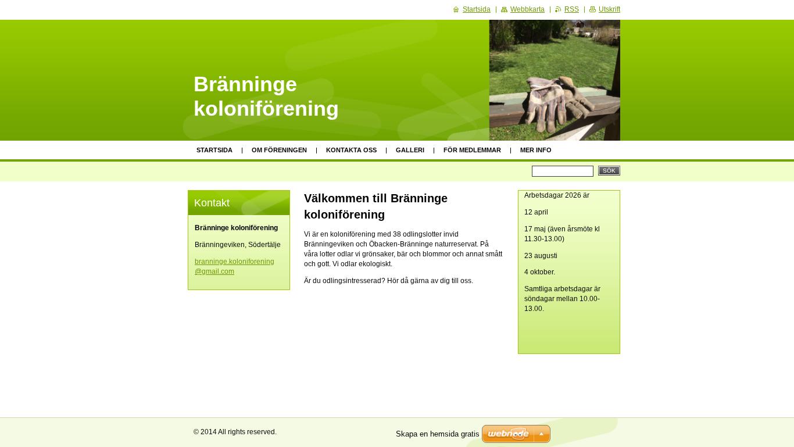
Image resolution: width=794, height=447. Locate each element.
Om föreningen (279, 149)
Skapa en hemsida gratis (438, 434)
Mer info (536, 149)
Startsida (214, 149)
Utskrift (609, 9)
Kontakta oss (351, 149)
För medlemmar (472, 149)
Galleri (410, 149)
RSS (571, 9)
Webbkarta (527, 9)
